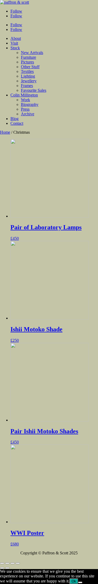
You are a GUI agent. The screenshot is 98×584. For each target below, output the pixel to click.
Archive (27, 114)
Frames (27, 85)
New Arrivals (32, 52)
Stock (15, 48)
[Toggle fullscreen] (12, 563)
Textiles (27, 71)
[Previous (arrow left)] (2, 568)
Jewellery (29, 81)
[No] (80, 582)
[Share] (7, 563)
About (15, 38)
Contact (16, 123)
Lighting (28, 76)
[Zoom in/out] (18, 563)
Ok (74, 581)
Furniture (28, 57)
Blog (14, 118)
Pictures (27, 62)
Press (25, 109)
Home (5, 132)
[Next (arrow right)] (7, 568)
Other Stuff (30, 66)
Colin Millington (24, 95)
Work (25, 100)
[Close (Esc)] (2, 563)
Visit (14, 43)
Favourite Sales (33, 90)
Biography (29, 104)
